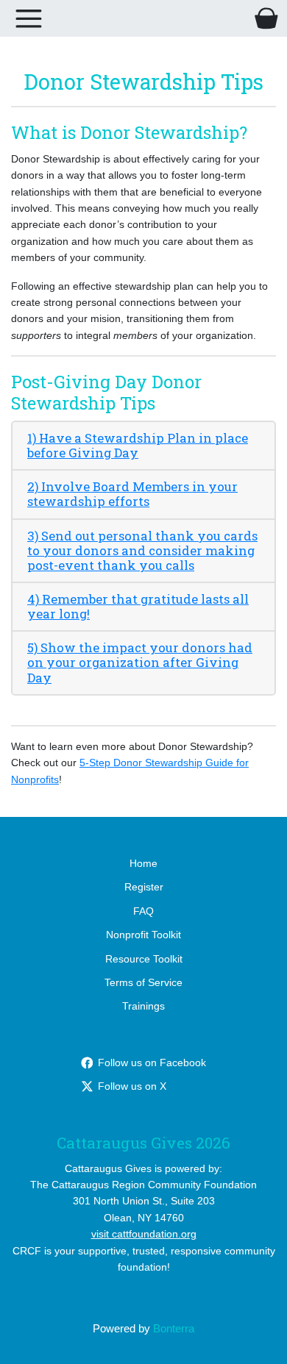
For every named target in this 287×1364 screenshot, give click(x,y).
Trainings (143, 1006)
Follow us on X (132, 1086)
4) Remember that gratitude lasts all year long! (138, 606)
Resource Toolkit (144, 959)
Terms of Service (143, 982)
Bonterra (173, 1328)
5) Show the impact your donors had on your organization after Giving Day (139, 662)
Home (143, 863)
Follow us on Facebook (152, 1062)
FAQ (143, 911)
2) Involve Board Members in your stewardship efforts (132, 494)
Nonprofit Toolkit (143, 934)
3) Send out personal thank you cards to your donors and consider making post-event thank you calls (142, 550)
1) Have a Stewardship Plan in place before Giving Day (137, 445)
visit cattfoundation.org (143, 1234)
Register (143, 887)
